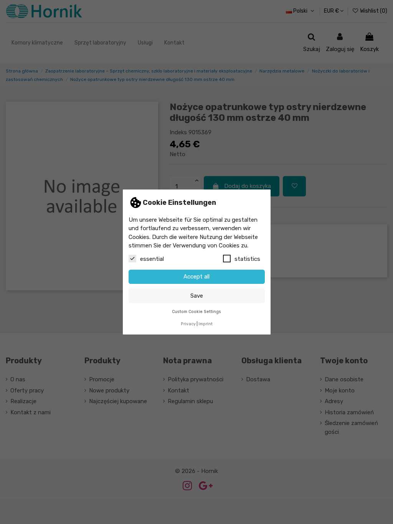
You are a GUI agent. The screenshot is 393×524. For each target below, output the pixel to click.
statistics (247, 258)
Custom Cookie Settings (196, 311)
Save (196, 295)
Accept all (196, 276)
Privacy (188, 323)
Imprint (205, 323)
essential (152, 258)
